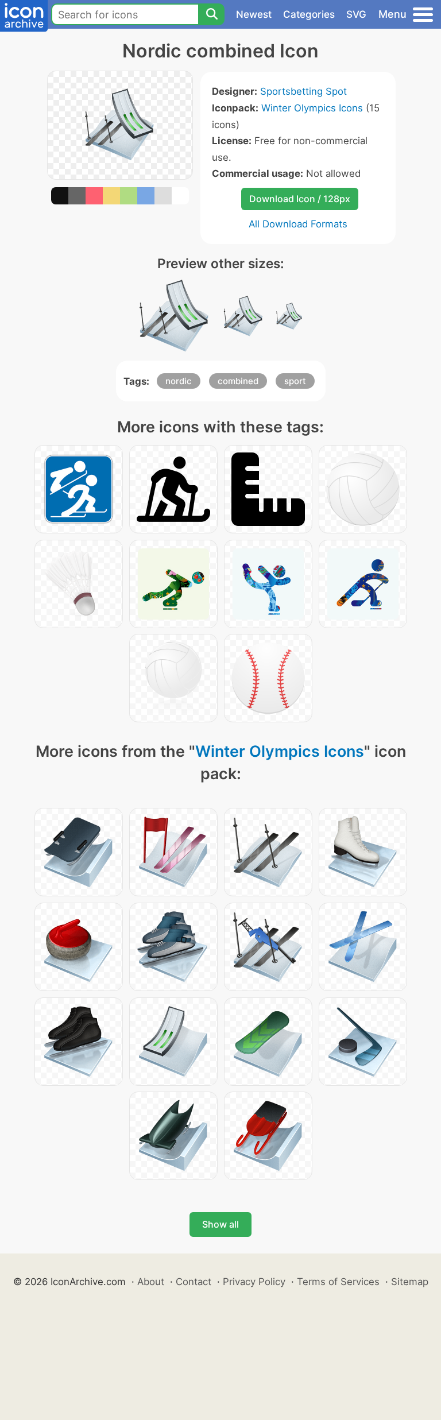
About (150, 1281)
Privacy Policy (254, 1281)
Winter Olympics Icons (312, 108)
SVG (356, 14)
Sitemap (409, 1281)
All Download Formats (298, 224)
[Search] (211, 14)
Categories (309, 14)
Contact (193, 1281)
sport (295, 381)
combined (238, 381)
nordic (178, 381)
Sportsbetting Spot (303, 91)
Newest (254, 14)
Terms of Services (338, 1281)
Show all (220, 1224)
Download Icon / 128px (299, 198)
